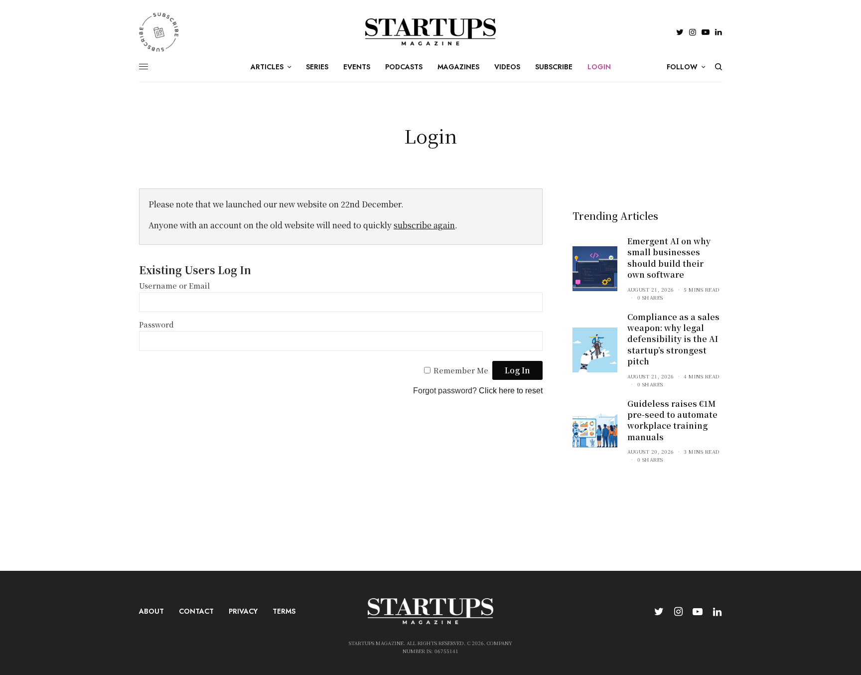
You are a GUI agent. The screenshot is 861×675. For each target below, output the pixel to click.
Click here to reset (511, 390)
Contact (196, 611)
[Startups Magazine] (430, 31)
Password (156, 324)
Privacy (243, 611)
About (151, 611)
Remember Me (460, 370)
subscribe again (424, 225)
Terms (284, 611)
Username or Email (174, 285)
